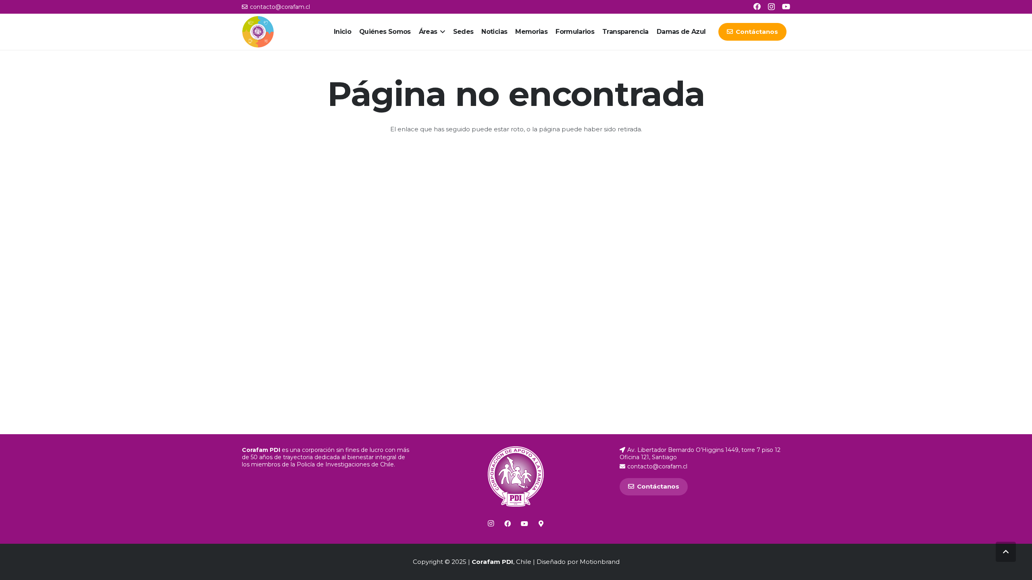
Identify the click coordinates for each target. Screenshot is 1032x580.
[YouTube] (786, 6)
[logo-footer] (516, 476)
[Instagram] (771, 7)
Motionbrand (600, 562)
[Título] (541, 524)
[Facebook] (757, 6)
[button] (441, 32)
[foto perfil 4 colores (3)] (258, 32)
